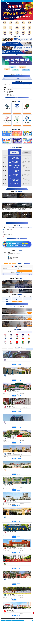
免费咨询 (18, 364)
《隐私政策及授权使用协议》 (18, 74)
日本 (28, 336)
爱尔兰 (23, 343)
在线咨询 (28, 620)
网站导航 (21, 620)
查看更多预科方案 (17, 238)
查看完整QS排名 (23, 263)
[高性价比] (6, 108)
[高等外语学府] (27, 108)
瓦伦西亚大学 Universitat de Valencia (13, 253)
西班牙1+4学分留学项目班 (7, 234)
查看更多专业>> (17, 301)
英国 (5, 336)
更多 (28, 343)
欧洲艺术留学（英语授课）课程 (8, 229)
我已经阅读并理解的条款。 (17, 74)
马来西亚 (23, 336)
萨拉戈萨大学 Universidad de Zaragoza (13, 257)
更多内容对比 (17, 189)
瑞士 (17, 343)
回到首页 (6, 620)
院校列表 (13, 620)
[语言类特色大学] (17, 120)
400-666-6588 (28, 0)
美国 (5, 343)
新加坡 (17, 336)
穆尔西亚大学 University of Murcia (13, 258)
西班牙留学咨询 (10, 263)
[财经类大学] (17, 108)
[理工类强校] (27, 120)
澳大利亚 (11, 336)
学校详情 (14, 364)
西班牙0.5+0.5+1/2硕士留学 (7, 232)
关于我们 (18, 618)
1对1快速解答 (29, 312)
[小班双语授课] (6, 120)
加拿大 (11, 343)
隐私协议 (16, 618)
